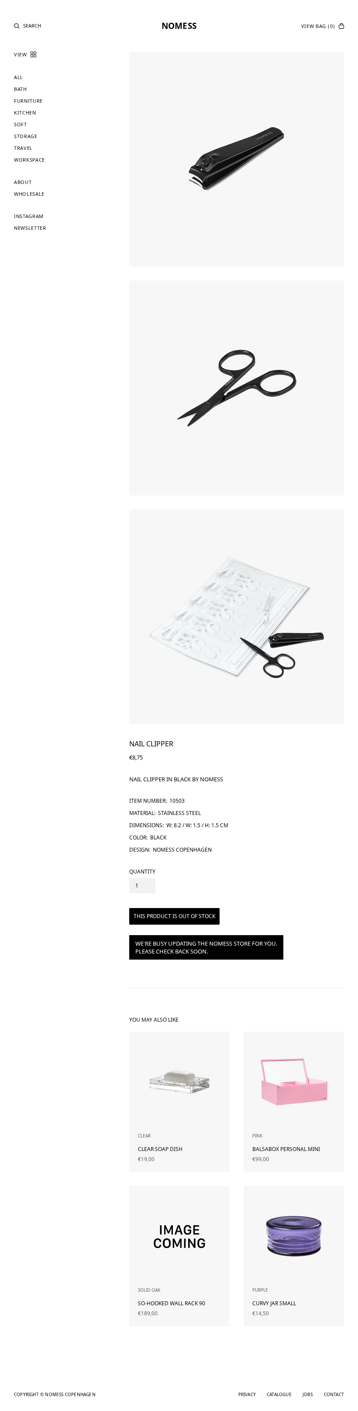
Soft (20, 124)
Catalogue (279, 1394)
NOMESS (179, 26)
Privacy (247, 1394)
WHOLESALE (29, 193)
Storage (26, 136)
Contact (334, 1394)
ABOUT (22, 182)
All (18, 77)
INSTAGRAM (29, 216)
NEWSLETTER (30, 227)
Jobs (308, 1394)
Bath (20, 89)
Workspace (29, 159)
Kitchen (25, 112)
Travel (23, 148)
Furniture (28, 100)
